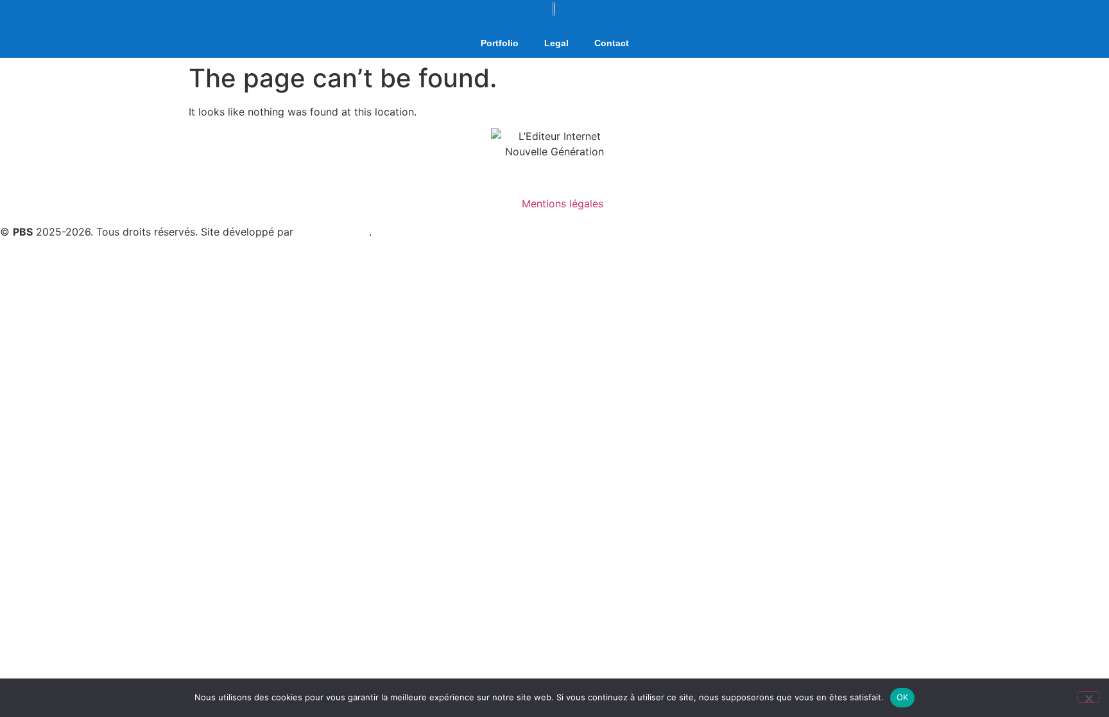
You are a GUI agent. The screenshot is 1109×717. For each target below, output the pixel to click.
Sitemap (395, 231)
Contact (611, 43)
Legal (556, 43)
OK (903, 697)
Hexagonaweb (333, 231)
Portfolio (500, 43)
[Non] (1088, 697)
